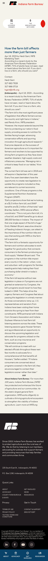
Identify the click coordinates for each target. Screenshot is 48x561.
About (5, 489)
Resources (29, 495)
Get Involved (29, 489)
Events (5, 498)
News (26, 492)
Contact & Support (32, 509)
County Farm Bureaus (11, 495)
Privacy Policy (8, 512)
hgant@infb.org (12, 90)
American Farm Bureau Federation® (16, 533)
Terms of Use (8, 509)
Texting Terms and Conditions (10, 516)
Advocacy (6, 492)
